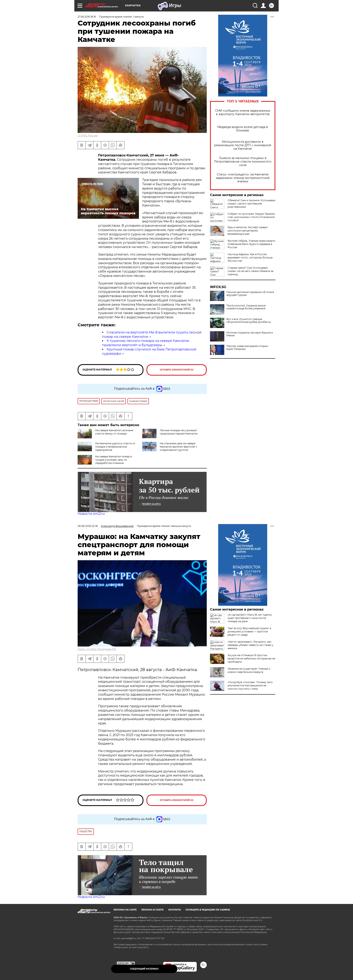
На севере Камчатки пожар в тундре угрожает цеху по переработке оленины (113, 460)
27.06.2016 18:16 (87, 16)
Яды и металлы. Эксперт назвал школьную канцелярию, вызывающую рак (248, 230)
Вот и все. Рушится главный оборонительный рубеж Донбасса (248, 320)
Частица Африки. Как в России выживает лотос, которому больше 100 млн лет (250, 257)
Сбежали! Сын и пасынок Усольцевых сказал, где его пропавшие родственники (251, 203)
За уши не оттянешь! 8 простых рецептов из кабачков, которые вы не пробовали (251, 658)
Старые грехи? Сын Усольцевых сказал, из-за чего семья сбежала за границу (250, 271)
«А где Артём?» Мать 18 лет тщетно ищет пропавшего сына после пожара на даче (250, 618)
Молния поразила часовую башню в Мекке (249, 334)
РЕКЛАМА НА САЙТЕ (125, 909)
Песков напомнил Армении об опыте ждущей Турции (250, 293)
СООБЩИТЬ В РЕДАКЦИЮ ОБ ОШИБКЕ (207, 909)
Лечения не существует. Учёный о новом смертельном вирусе (249, 670)
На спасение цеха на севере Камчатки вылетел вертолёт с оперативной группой (178, 446)
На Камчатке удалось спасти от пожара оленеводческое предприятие (115, 446)
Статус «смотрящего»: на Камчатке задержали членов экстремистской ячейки (243, 178)
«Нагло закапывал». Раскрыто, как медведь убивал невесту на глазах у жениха (250, 645)
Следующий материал (144, 969)
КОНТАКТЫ (174, 909)
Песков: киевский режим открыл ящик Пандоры (247, 347)
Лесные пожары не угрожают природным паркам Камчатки (179, 432)
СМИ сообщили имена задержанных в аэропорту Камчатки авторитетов (242, 112)
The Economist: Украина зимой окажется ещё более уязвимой (246, 307)
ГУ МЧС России (88, 135)
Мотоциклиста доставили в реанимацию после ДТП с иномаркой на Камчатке (242, 145)
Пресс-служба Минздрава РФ (97, 649)
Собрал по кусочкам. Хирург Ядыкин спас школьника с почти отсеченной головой (251, 217)
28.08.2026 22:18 (88, 526)
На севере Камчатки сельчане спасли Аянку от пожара (114, 432)
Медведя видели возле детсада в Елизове (242, 128)
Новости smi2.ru (91, 514)
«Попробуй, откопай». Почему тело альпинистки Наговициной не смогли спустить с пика (250, 685)
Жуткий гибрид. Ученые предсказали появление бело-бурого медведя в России (251, 244)
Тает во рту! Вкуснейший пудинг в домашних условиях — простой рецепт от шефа (249, 631)
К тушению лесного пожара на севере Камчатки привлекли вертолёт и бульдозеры (145, 343)
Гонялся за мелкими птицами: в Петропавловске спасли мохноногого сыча (242, 161)
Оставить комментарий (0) (176, 369)
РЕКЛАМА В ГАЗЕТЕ (152, 909)
